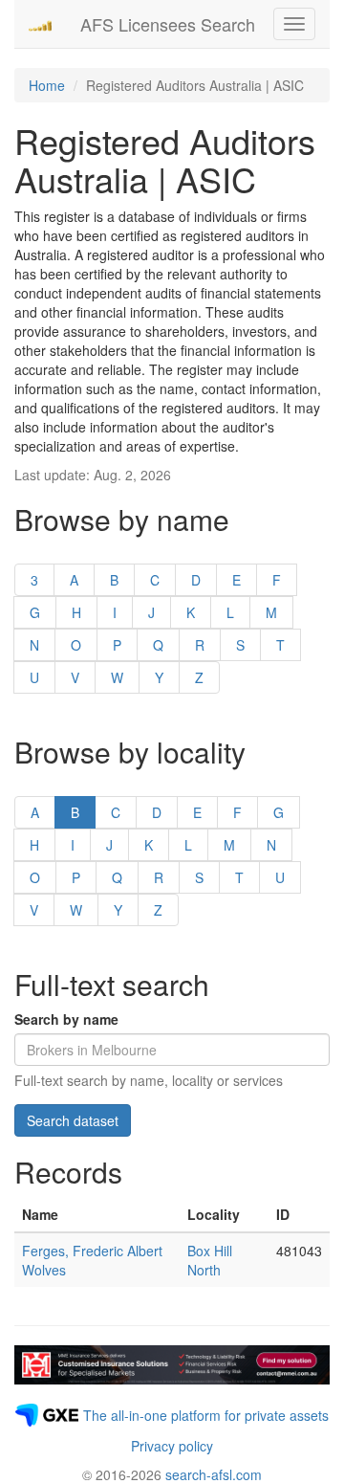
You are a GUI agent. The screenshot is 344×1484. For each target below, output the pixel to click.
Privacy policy (172, 1445)
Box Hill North (209, 1260)
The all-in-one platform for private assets (206, 1415)
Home (47, 85)
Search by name (66, 1019)
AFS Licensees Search (167, 23)
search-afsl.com (213, 1474)
